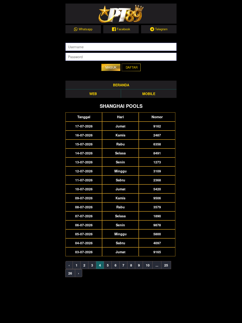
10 (148, 265)
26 (70, 273)
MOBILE (148, 93)
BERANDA (121, 85)
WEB (93, 93)
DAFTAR (132, 67)
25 (166, 265)
